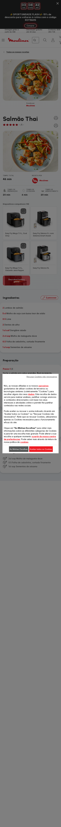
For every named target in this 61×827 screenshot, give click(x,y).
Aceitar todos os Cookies (41, 449)
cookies (24, 442)
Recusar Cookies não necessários (42, 376)
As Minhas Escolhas (19, 449)
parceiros (44, 385)
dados (31, 394)
